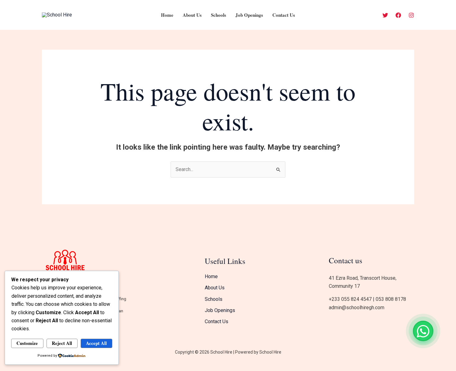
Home (167, 14)
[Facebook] (398, 15)
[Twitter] (385, 15)
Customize (27, 343)
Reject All (62, 343)
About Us (192, 14)
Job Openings (249, 14)
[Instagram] (411, 15)
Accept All (96, 343)
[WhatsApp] (423, 331)
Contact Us (283, 14)
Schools (218, 14)
